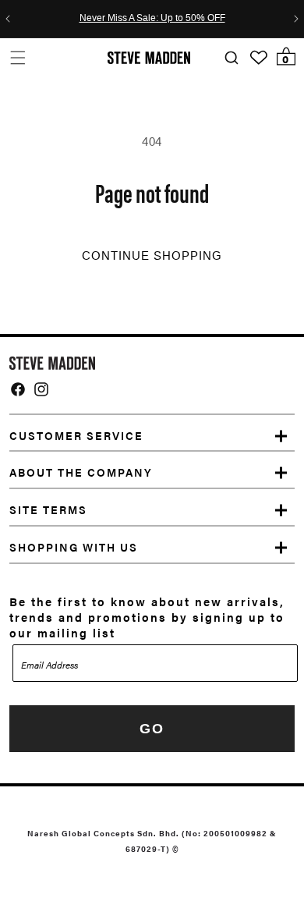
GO (152, 728)
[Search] (231, 58)
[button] (17, 57)
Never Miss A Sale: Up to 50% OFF (152, 18)
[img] (18, 389)
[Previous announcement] (8, 19)
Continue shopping (152, 256)
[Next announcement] (296, 19)
